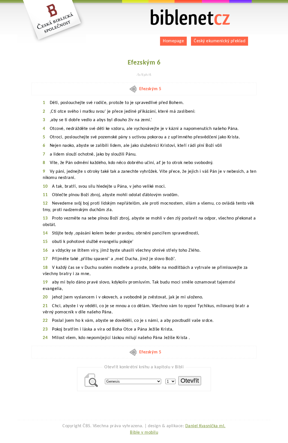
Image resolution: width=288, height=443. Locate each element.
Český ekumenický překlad (219, 41)
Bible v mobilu (144, 432)
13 (45, 218)
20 (45, 297)
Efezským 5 (150, 89)
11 (45, 195)
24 (45, 338)
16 (45, 250)
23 (45, 329)
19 (45, 282)
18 (45, 267)
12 (45, 203)
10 (45, 186)
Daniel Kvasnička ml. (205, 426)
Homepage (173, 41)
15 (45, 242)
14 (45, 233)
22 (45, 320)
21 (45, 306)
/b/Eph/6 (144, 75)
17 (45, 259)
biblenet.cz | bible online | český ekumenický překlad (183, 11)
